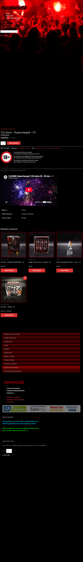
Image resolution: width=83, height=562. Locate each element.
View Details (9, 270)
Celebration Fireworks (11, 367)
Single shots (8, 353)
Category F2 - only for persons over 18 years (48, 148)
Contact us (10, 393)
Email (4, 451)
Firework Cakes (9, 360)
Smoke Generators (10, 338)
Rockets (6, 349)
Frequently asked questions (15, 390)
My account (8, 25)
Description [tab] (5, 170)
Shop (5, 22)
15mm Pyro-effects (10, 364)
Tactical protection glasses (13, 371)
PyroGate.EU (4, 1)
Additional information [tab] (18, 170)
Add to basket (13, 143)
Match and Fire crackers (12, 334)
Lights (6, 345)
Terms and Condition (12, 18)
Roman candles (9, 356)
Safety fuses (8, 341)
